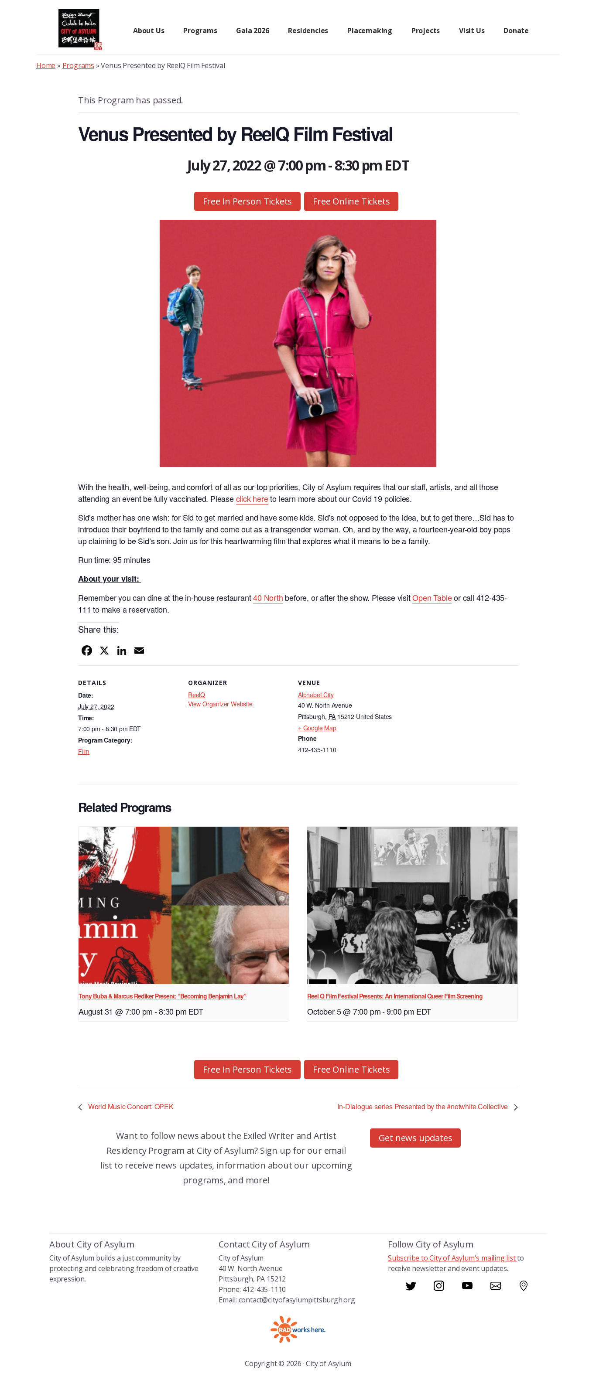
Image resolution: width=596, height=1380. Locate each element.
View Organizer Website (220, 703)
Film (83, 751)
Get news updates (415, 1138)
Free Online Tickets (351, 201)
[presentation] (184, 905)
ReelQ (196, 694)
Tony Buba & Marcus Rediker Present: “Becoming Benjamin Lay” (162, 996)
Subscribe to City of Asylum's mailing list (452, 1258)
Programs (78, 65)
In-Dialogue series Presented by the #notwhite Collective (423, 1106)
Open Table (432, 597)
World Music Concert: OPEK (130, 1106)
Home (45, 65)
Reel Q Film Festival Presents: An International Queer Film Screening (395, 996)
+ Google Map (317, 727)
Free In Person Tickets (247, 201)
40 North (268, 597)
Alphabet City (315, 694)
